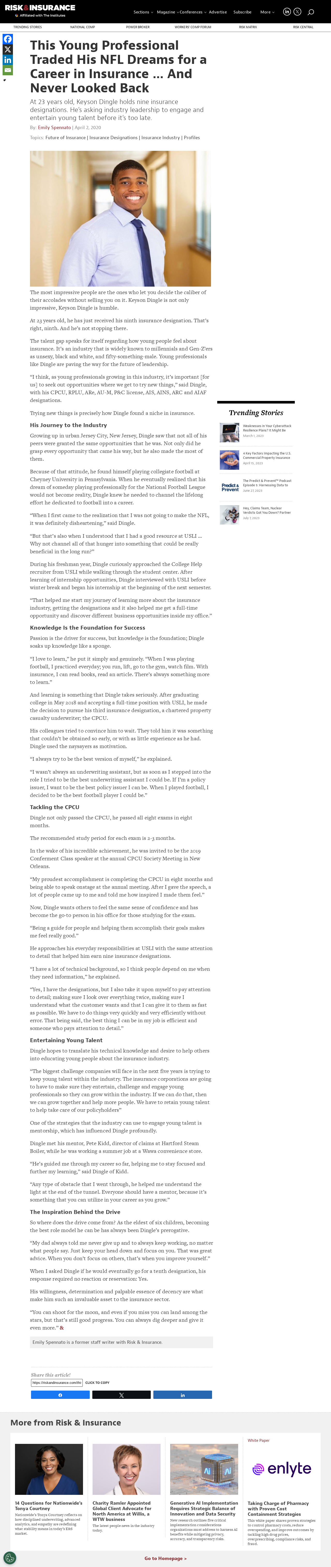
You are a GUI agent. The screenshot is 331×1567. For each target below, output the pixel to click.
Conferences (191, 12)
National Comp (82, 27)
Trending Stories (27, 27)
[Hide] (5, 80)
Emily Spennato (54, 128)
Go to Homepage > (166, 1559)
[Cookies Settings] (9, 1557)
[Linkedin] (8, 60)
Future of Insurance (66, 138)
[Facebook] (8, 39)
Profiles (192, 138)
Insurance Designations (113, 138)
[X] (8, 49)
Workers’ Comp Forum (193, 27)
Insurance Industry (160, 138)
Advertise (218, 12)
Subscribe (242, 12)
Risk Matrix (248, 27)
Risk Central (303, 27)
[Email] (8, 70)
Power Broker (137, 27)
